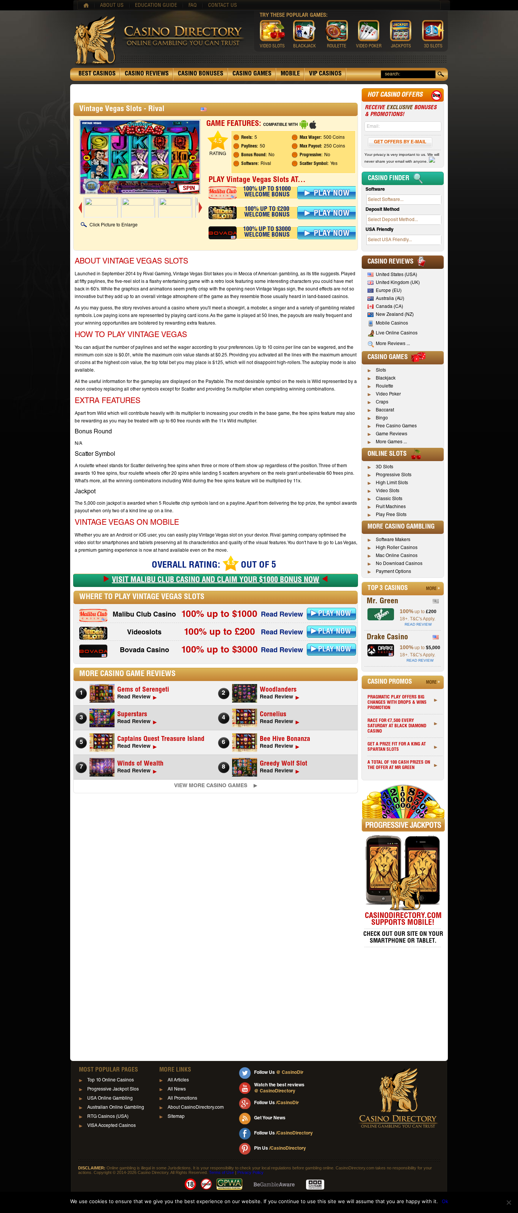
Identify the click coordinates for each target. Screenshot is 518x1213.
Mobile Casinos (392, 323)
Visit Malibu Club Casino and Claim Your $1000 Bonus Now (215, 580)
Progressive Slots (393, 475)
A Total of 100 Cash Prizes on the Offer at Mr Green (398, 765)
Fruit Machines (391, 507)
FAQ (192, 5)
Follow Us (278, 1072)
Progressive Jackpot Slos (113, 1089)
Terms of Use (221, 1172)
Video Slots (387, 491)
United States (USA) (396, 275)
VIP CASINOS (325, 74)
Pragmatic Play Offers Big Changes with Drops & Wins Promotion (397, 702)
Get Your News (270, 1118)
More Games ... (391, 442)
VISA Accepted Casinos (111, 1126)
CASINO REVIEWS (147, 74)
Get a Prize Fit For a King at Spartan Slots (396, 747)
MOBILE (290, 74)
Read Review (282, 615)
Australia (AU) (390, 299)
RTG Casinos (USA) (108, 1116)
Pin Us (280, 1148)
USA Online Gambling (110, 1098)
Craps (382, 402)
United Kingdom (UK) (398, 283)
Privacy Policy (250, 1172)
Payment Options (393, 572)
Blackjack (386, 378)
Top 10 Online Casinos (110, 1080)
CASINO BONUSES (200, 74)
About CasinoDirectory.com (196, 1107)
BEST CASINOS (97, 74)
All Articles (178, 1080)
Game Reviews (391, 434)
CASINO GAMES (252, 74)
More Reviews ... (393, 344)
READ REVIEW (418, 624)
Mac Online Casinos (397, 556)
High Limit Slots (392, 483)
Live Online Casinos (397, 333)
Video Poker (388, 394)
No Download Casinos (399, 564)
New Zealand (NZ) (395, 314)
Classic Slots (389, 499)
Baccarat (385, 410)
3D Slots (384, 467)
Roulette (384, 386)
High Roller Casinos (397, 548)
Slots (381, 370)
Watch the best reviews (279, 1088)
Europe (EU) (389, 291)
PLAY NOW (334, 614)
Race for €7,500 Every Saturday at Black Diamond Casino (396, 726)
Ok (445, 1201)
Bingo (382, 418)
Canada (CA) (389, 306)
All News (177, 1089)
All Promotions (182, 1098)
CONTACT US (222, 5)
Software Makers (393, 540)
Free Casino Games (396, 426)
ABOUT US (112, 5)
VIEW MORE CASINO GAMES (210, 786)
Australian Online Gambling (115, 1107)
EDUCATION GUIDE (156, 5)
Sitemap (176, 1116)
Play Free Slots (391, 515)
